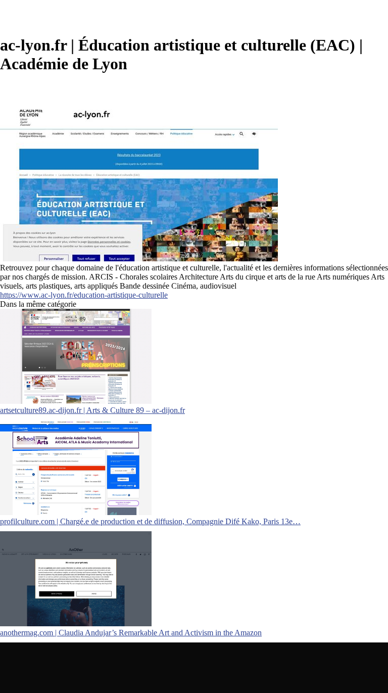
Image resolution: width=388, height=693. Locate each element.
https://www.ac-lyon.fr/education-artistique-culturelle (84, 295)
